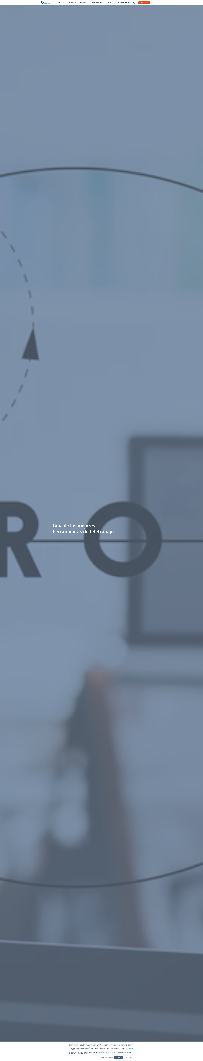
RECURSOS (109, 3)
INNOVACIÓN (83, 3)
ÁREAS (59, 3)
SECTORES (71, 3)
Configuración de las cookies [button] (107, 1057)
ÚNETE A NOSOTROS (123, 3)
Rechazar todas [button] (128, 1057)
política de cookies (129, 1048)
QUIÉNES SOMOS (96, 3)
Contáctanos (144, 2)
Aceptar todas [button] (119, 1057)
